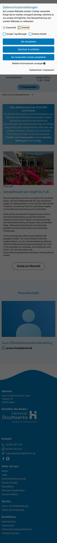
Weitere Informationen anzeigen (27, 63)
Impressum (48, 70)
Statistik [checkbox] (25, 27)
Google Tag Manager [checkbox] (16, 34)
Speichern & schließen (28, 49)
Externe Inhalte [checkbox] (39, 34)
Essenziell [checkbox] (11, 27)
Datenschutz (35, 70)
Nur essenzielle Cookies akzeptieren (28, 57)
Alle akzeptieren (28, 41)
